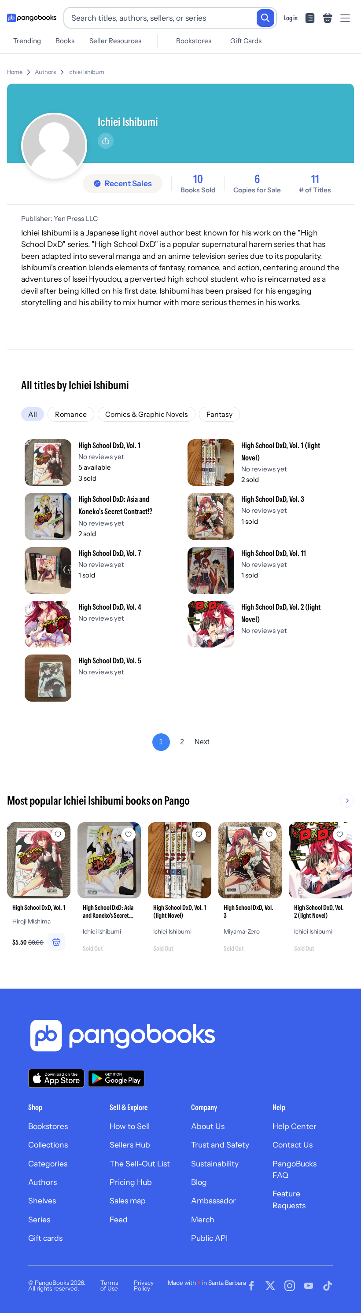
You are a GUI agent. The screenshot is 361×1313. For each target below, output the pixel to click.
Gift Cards (246, 41)
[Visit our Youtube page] (308, 1285)
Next (202, 742)
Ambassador (213, 1200)
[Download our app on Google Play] (116, 1078)
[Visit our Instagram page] (289, 1285)
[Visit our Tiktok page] (327, 1285)
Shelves (42, 1200)
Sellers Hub (130, 1144)
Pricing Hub (131, 1182)
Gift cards (45, 1238)
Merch (202, 1219)
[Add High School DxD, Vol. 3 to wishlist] (269, 835)
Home (14, 72)
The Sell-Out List (140, 1163)
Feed (119, 1219)
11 (315, 179)
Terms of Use (109, 1285)
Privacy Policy (144, 1285)
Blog (199, 1182)
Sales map (128, 1200)
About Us (208, 1126)
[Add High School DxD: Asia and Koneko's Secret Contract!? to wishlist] (129, 835)
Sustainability (215, 1163)
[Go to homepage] (31, 18)
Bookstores (193, 41)
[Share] (106, 141)
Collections (48, 1144)
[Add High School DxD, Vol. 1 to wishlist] (58, 835)
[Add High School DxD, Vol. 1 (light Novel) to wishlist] (199, 835)
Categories (47, 1163)
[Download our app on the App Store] (56, 1078)
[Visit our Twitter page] (270, 1285)
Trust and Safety (220, 1144)
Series (39, 1219)
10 (198, 179)
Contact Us (293, 1144)
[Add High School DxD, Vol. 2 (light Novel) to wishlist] (340, 835)
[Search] (265, 18)
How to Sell (130, 1126)
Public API (209, 1238)
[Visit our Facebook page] (251, 1285)
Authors (45, 72)
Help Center (295, 1126)
